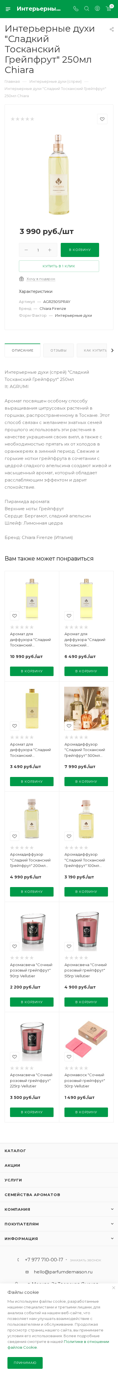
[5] (32, 119)
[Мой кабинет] (97, 9)
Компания (17, 1209)
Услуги (13, 1180)
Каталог (15, 1150)
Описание (22, 350)
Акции (12, 1165)
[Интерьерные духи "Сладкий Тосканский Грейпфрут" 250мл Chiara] (59, 174)
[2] (17, 119)
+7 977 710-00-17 (44, 1260)
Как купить (95, 350)
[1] (12, 119)
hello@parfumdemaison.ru (63, 1272)
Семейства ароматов (32, 1194)
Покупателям (22, 1224)
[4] (27, 119)
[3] (22, 119)
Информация (21, 1238)
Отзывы (58, 350)
